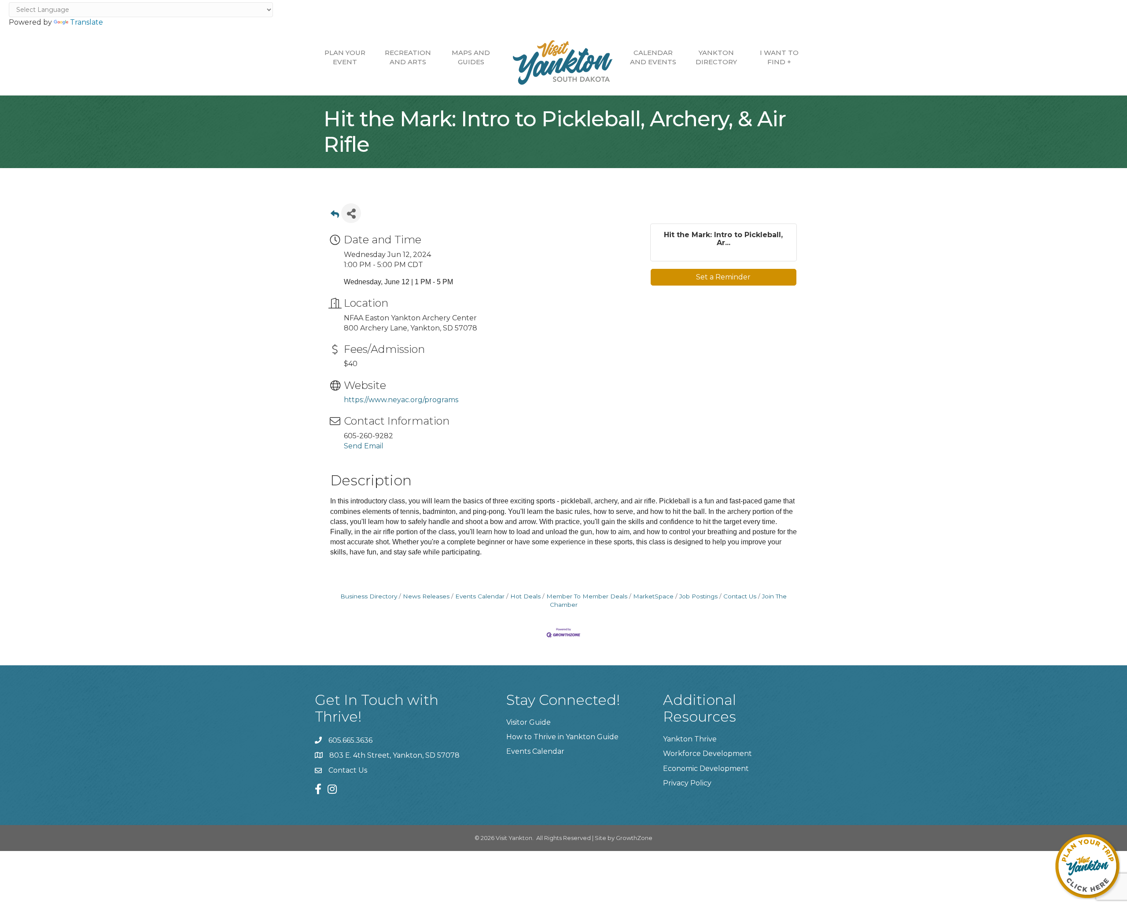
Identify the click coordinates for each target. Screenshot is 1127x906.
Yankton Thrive (690, 739)
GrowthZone (634, 837)
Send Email (363, 446)
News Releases (426, 596)
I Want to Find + (779, 57)
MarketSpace (653, 596)
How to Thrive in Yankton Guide (562, 737)
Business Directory (368, 596)
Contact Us (739, 596)
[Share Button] (351, 213)
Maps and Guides (471, 57)
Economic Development (706, 768)
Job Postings (698, 596)
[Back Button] (335, 216)
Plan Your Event (344, 57)
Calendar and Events (653, 57)
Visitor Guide (528, 722)
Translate (86, 22)
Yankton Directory (716, 57)
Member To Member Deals (586, 596)
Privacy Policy (687, 783)
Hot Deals (525, 596)
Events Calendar (480, 596)
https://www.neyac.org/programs (401, 400)
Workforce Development (707, 753)
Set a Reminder (723, 277)
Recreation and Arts (408, 57)
